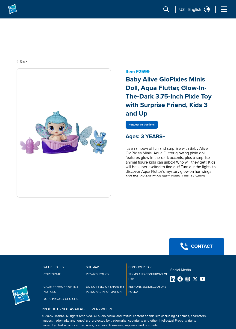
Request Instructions (142, 124)
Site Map (92, 267)
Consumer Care (140, 267)
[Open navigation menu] (224, 9)
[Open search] (166, 9)
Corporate (52, 274)
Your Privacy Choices (61, 299)
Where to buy (54, 267)
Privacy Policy (97, 274)
